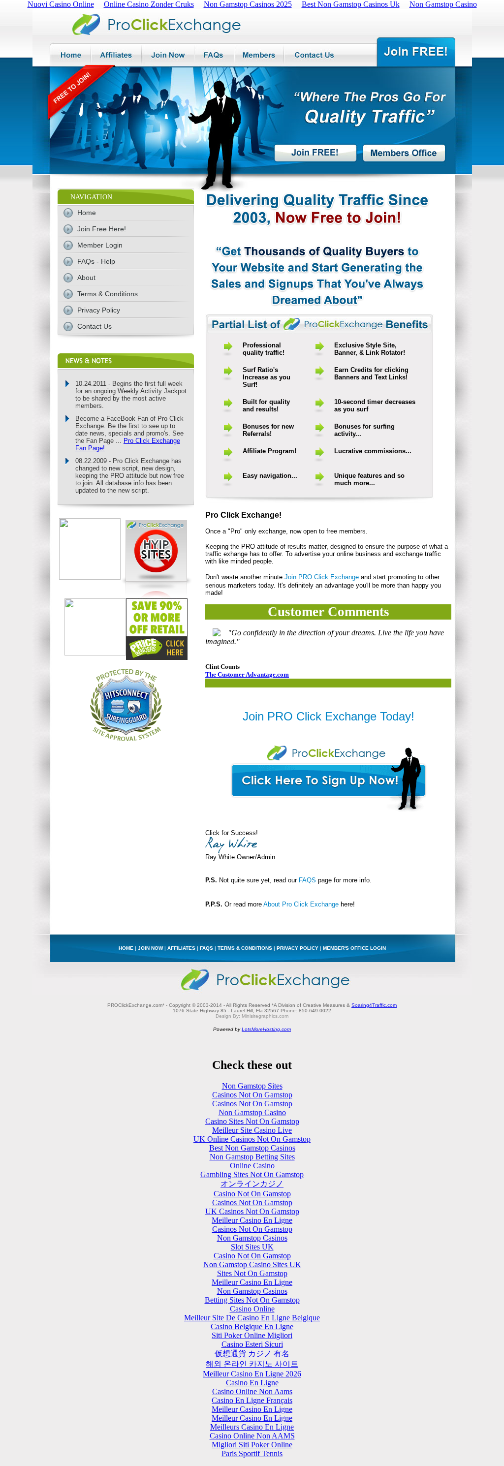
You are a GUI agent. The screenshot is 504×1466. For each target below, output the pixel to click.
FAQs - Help (96, 261)
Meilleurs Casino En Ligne (252, 1427)
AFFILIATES (181, 948)
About (86, 277)
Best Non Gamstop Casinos (252, 1148)
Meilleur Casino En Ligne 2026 (252, 1374)
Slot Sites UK (252, 1247)
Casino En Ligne (252, 1382)
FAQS (307, 880)
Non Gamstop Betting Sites (252, 1157)
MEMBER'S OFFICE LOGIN (354, 948)
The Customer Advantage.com (247, 674)
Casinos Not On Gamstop (252, 1095)
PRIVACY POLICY (297, 948)
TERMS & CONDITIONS (245, 948)
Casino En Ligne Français (252, 1400)
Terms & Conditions (107, 294)
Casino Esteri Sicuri (252, 1344)
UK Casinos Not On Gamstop (252, 1211)
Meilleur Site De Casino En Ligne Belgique (252, 1317)
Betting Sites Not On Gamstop (252, 1300)
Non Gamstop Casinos (252, 1238)
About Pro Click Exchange (301, 904)
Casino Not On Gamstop (252, 1193)
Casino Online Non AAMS (252, 1436)
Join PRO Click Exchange (321, 577)
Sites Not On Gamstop (252, 1273)
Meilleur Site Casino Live (252, 1130)
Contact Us (94, 326)
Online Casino (252, 1165)
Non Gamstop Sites (252, 1086)
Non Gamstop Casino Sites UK (252, 1264)
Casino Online (252, 1309)
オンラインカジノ (252, 1184)
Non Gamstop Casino (252, 1112)
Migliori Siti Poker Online (252, 1444)
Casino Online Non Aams (252, 1391)
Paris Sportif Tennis (252, 1453)
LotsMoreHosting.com (266, 1029)
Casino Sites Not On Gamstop (252, 1121)
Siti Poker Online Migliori (252, 1335)
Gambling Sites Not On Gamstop (252, 1174)
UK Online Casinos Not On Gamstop (252, 1139)
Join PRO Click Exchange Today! (328, 716)
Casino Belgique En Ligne (252, 1326)
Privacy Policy (98, 310)
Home (86, 213)
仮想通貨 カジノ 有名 (252, 1353)
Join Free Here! (101, 229)
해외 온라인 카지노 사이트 (252, 1364)
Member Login (100, 245)
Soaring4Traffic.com (374, 1005)
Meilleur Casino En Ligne (252, 1220)
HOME (126, 948)
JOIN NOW (150, 948)
